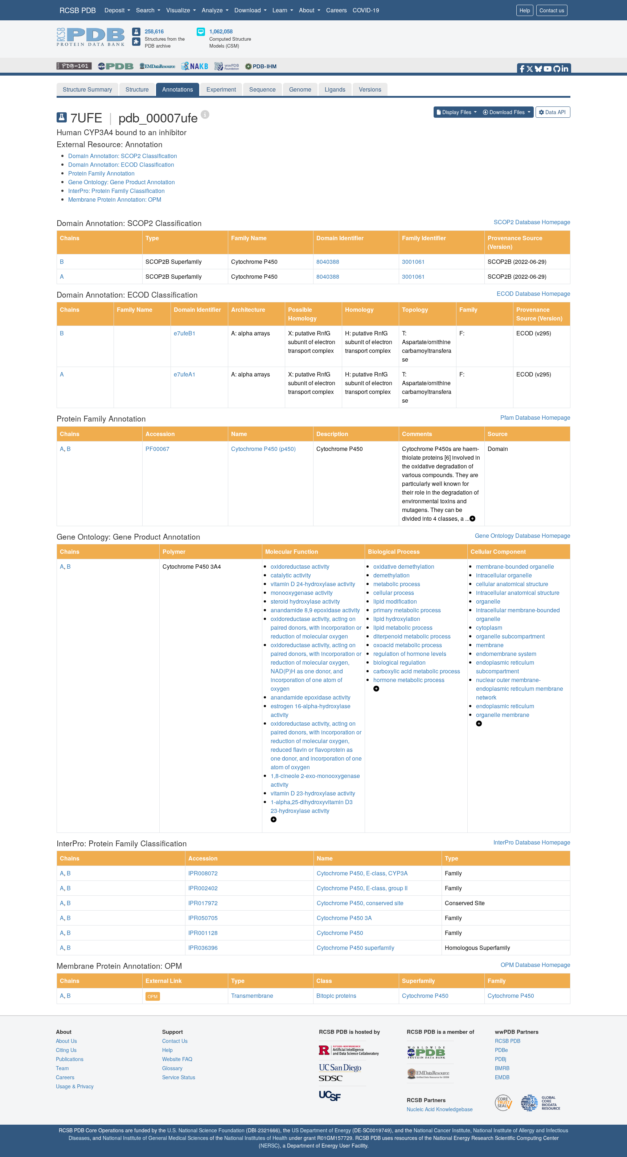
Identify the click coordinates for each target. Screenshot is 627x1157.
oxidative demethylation (403, 566)
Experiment (221, 89)
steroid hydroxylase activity (305, 601)
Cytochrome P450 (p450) (263, 448)
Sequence (262, 89)
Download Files (507, 112)
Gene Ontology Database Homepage (522, 535)
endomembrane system (506, 653)
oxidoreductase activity (300, 566)
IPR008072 (203, 873)
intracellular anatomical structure (518, 592)
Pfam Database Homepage (535, 417)
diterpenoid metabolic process (412, 636)
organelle (488, 601)
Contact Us (175, 1040)
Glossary (172, 1068)
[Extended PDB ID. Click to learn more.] (205, 114)
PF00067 (157, 448)
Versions (370, 89)
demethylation (391, 575)
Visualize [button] (179, 10)
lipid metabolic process (403, 627)
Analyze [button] (213, 10)
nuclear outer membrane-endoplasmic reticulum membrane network (519, 688)
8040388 (327, 261)
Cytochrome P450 (340, 932)
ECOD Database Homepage (533, 293)
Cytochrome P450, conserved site (360, 903)
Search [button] (146, 10)
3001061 (413, 261)
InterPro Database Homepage (531, 842)
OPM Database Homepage (535, 964)
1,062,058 (221, 31)
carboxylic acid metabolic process (416, 671)
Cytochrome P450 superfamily (355, 947)
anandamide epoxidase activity (311, 697)
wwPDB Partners (516, 1032)
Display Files (457, 112)
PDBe (501, 1049)
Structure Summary (87, 89)
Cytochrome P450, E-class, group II (362, 888)
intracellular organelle (504, 575)
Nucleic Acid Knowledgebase (440, 1109)
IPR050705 (203, 918)
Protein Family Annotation (101, 173)
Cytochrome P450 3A (344, 918)
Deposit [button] (115, 10)
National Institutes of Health (255, 1137)
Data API (555, 112)
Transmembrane (252, 995)
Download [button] (248, 10)
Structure (137, 89)
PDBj (500, 1059)
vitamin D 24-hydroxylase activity (313, 584)
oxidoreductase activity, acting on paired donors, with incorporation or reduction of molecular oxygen (316, 627)
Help (525, 10)
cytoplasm (489, 627)
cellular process (393, 592)
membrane (490, 645)
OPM (152, 996)
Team (62, 1068)
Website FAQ (177, 1059)
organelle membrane (502, 714)
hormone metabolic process (408, 680)
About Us (66, 1040)
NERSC (269, 1145)
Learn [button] (280, 10)
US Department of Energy (321, 1130)
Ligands (335, 89)
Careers (336, 10)
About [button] (307, 10)
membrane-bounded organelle (515, 566)
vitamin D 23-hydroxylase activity (313, 793)
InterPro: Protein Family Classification (116, 190)
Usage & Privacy (75, 1086)
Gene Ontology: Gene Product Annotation (121, 182)
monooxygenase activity (302, 592)
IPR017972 (203, 903)
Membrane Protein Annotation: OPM (114, 199)
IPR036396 (203, 947)
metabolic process (396, 584)
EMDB (502, 1077)
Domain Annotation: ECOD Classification (121, 164)
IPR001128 (203, 932)
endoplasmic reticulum (505, 706)
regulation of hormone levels (409, 653)
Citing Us (66, 1049)
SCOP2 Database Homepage (532, 222)
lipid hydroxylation (396, 618)
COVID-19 (366, 10)
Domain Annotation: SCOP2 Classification (122, 156)
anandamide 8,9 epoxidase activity (315, 610)
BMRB (502, 1068)
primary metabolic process (407, 610)
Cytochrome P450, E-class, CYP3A (362, 873)
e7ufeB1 (185, 333)
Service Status (178, 1077)
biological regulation (399, 662)
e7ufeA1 (185, 374)
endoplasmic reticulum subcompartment (505, 666)
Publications (69, 1059)
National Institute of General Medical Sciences (155, 1137)
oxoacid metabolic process (407, 645)
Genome (300, 89)
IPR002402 (203, 888)
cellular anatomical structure (512, 584)
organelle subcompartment (510, 636)
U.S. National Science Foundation (206, 1130)
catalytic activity (291, 575)
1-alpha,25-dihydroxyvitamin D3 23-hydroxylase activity (312, 806)
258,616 (154, 31)
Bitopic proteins (336, 995)
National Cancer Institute (442, 1130)
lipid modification (395, 601)
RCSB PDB (78, 10)
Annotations (177, 89)
